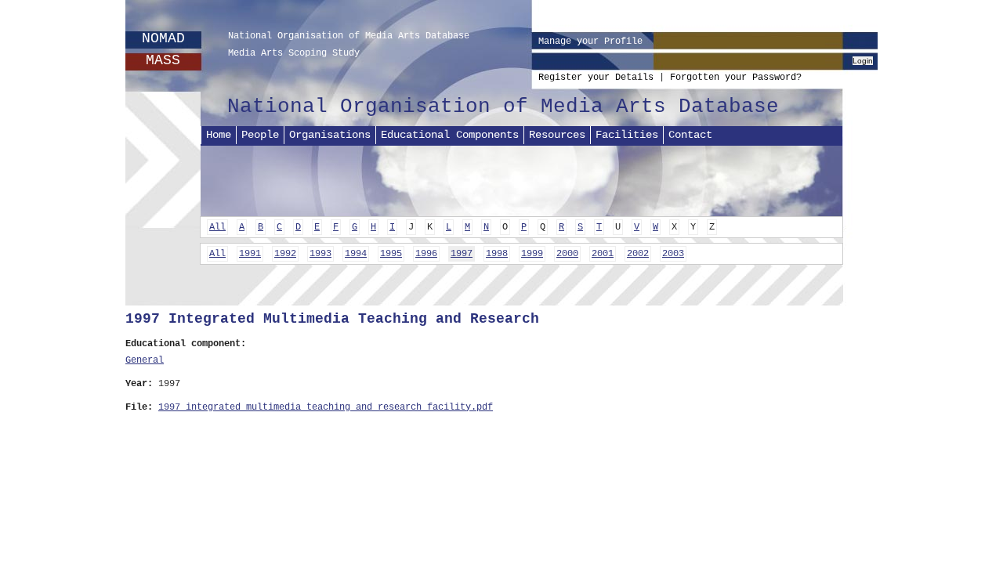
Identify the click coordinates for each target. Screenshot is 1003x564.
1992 (285, 253)
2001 (603, 253)
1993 (320, 253)
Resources (557, 134)
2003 (673, 253)
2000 (567, 253)
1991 (250, 253)
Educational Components (450, 134)
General (144, 360)
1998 (497, 253)
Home (218, 134)
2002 (638, 253)
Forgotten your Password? (736, 77)
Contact (690, 134)
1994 (356, 253)
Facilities (627, 134)
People (260, 134)
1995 (391, 253)
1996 (426, 253)
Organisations (330, 134)
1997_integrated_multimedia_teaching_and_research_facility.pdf (325, 407)
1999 (532, 253)
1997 (462, 253)
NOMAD (163, 38)
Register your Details (596, 77)
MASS (163, 60)
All (217, 227)
